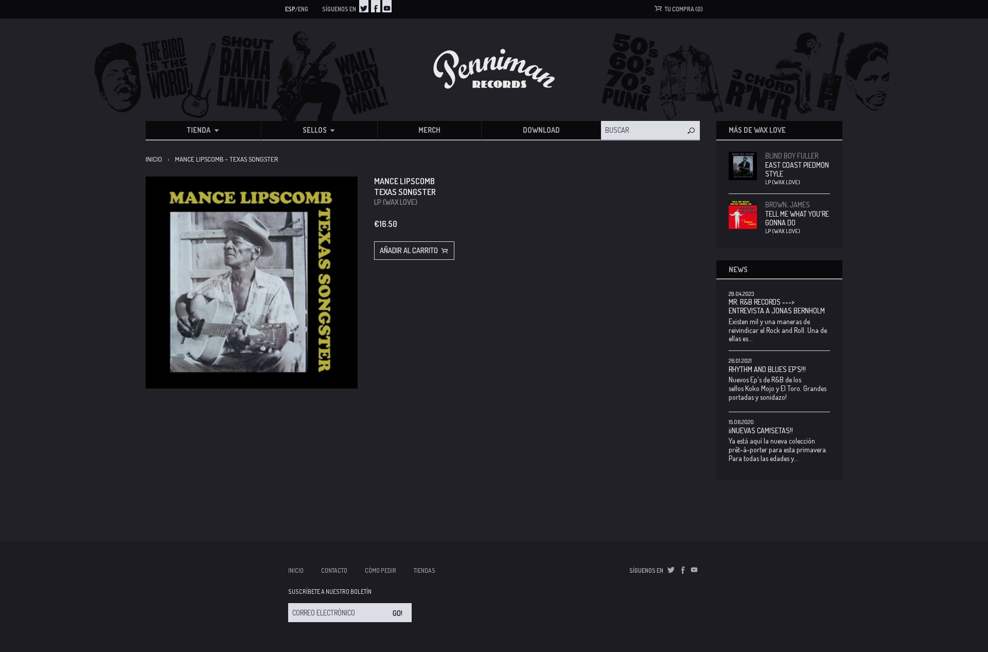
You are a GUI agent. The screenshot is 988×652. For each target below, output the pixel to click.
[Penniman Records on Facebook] (375, 6)
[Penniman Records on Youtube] (387, 6)
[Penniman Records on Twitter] (363, 6)
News (738, 269)
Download (541, 130)
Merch (429, 130)
